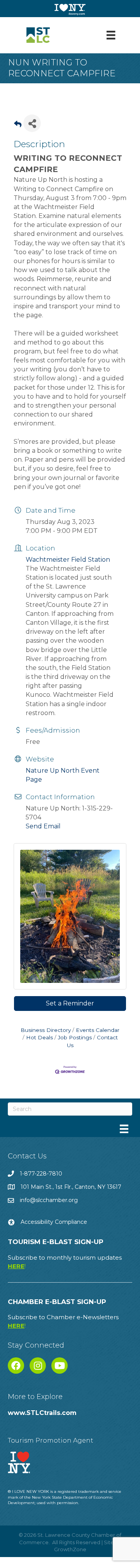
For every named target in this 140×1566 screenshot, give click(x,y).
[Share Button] (32, 123)
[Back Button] (17, 125)
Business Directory (46, 1030)
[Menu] (111, 35)
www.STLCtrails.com (42, 1413)
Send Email (43, 826)
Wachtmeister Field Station (68, 559)
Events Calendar (97, 1030)
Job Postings (75, 1037)
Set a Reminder (70, 1003)
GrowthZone (70, 1549)
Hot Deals (39, 1037)
